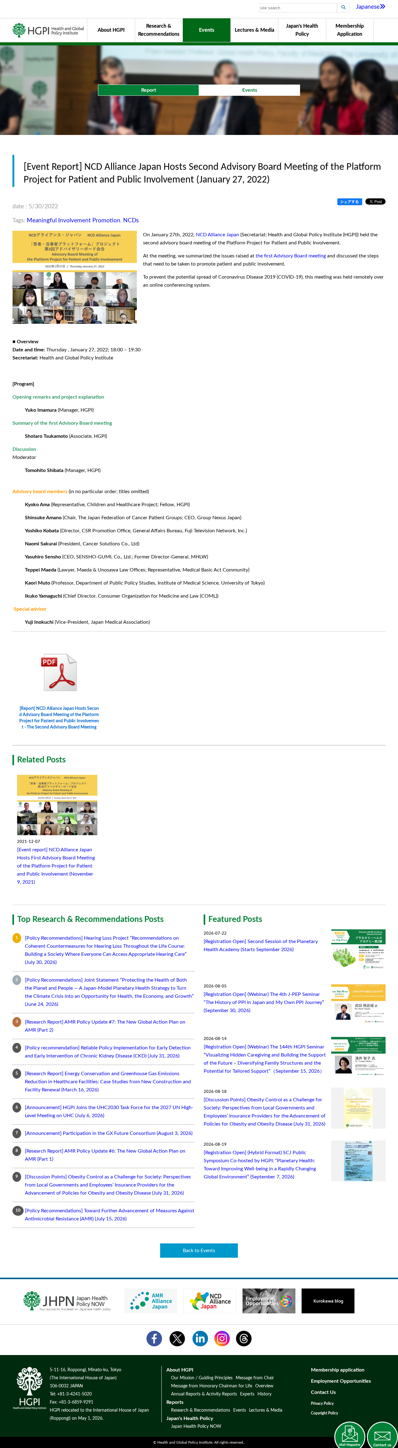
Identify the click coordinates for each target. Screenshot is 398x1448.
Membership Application (350, 30)
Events (206, 30)
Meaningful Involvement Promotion (73, 221)
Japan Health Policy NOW (196, 1426)
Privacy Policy (322, 1403)
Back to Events (199, 1250)
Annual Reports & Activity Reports (204, 1394)
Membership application (337, 1369)
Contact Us (323, 1392)
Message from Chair (255, 1378)
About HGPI (111, 30)
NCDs (131, 221)
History (264, 1394)
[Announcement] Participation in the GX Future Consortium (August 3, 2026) (108, 1133)
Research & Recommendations (158, 30)
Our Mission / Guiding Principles (202, 1378)
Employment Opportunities (341, 1381)
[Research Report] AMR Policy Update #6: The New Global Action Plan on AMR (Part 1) (105, 1155)
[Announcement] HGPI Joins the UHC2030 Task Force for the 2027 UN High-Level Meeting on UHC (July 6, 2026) (109, 1111)
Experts (247, 1394)
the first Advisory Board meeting (291, 255)
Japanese (368, 7)
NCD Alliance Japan (217, 234)
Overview (264, 1386)
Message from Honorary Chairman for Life (211, 1386)
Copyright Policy (324, 1413)
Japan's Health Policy (302, 30)
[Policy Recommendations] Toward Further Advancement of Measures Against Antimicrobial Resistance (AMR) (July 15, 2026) (109, 1214)
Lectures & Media (254, 30)
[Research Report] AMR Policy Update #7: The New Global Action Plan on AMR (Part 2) (105, 1026)
